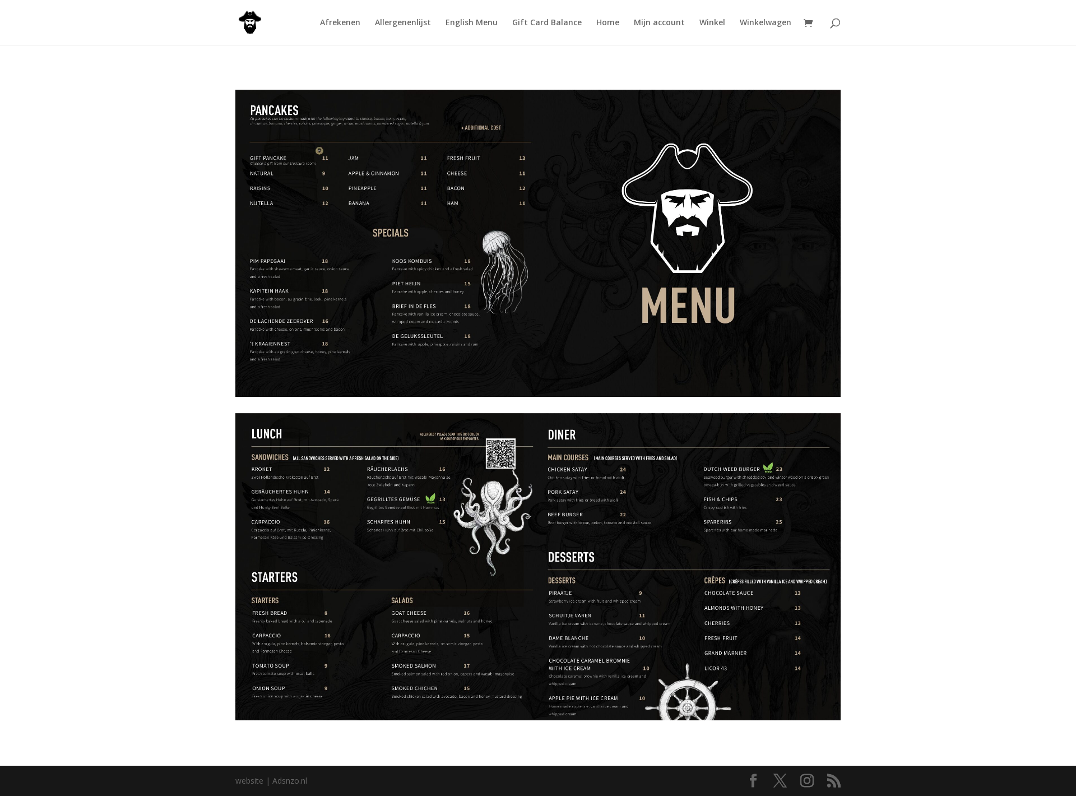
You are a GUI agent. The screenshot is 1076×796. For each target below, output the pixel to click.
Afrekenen (340, 22)
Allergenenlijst (403, 22)
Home (607, 22)
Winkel (712, 22)
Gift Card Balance (547, 22)
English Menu (472, 22)
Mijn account (659, 22)
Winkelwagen (765, 22)
